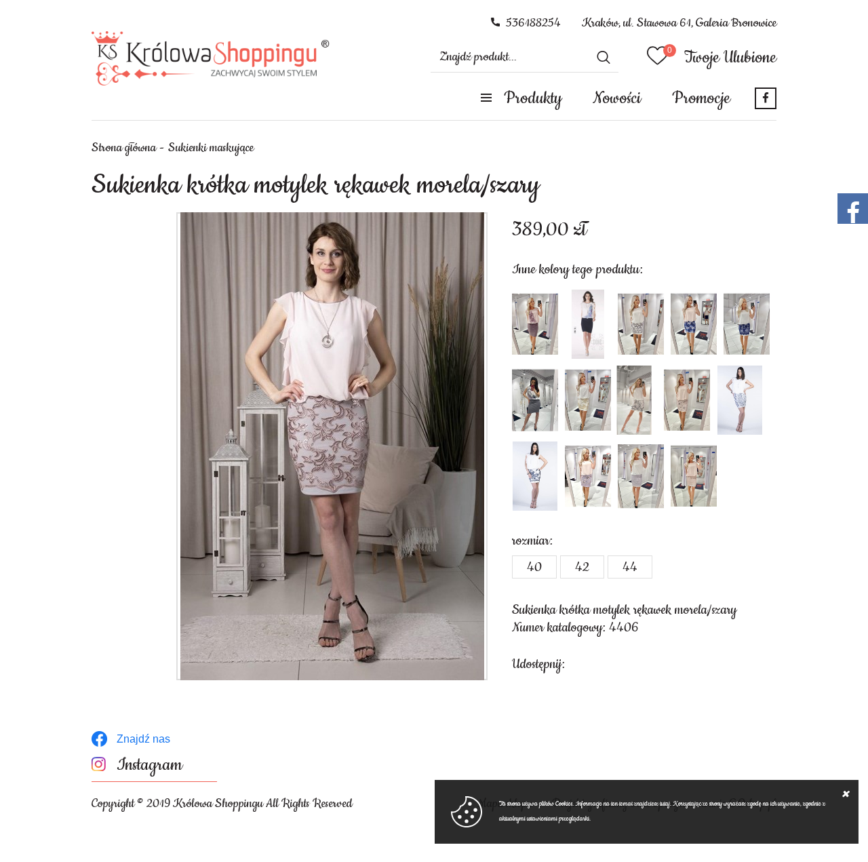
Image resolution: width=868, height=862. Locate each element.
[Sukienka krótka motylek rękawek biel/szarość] (641, 476)
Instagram (149, 765)
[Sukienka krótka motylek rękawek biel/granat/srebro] (740, 400)
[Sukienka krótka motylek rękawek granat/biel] (535, 476)
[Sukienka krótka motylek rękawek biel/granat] (588, 324)
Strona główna (124, 148)
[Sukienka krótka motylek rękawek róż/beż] (694, 476)
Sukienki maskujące (211, 148)
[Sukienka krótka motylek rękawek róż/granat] (694, 324)
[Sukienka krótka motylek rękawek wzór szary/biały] (634, 400)
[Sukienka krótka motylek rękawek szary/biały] (641, 324)
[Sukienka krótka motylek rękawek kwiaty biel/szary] (535, 400)
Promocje (701, 98)
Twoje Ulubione (730, 57)
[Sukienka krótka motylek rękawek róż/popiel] (588, 476)
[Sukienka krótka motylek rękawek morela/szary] (332, 446)
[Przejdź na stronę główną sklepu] (211, 58)
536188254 (533, 23)
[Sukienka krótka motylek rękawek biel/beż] (588, 400)
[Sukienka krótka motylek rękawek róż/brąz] (535, 324)
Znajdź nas (143, 739)
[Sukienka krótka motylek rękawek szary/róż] (687, 400)
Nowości (617, 98)
